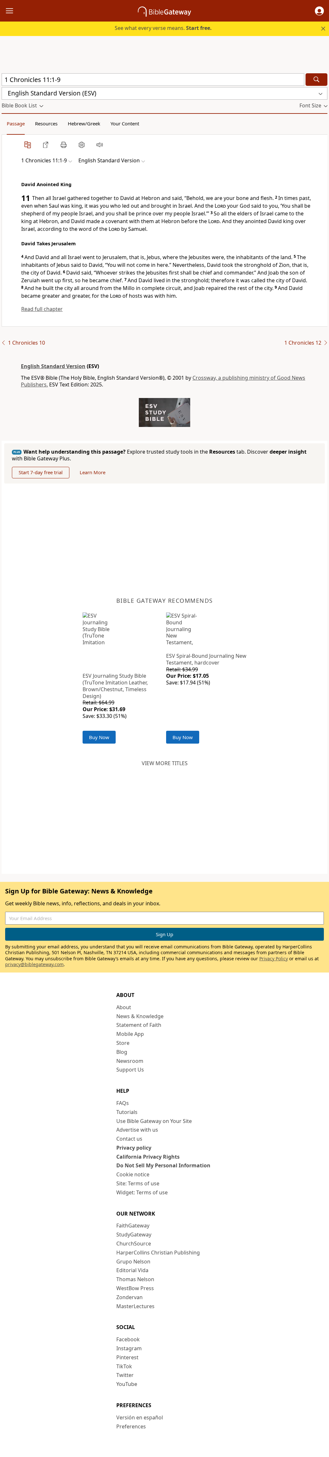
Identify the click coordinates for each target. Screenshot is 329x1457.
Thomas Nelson (135, 1279)
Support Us (130, 1069)
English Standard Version (53, 366)
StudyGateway (133, 1234)
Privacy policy (133, 1147)
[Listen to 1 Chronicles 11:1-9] (99, 145)
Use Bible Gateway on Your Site (154, 1121)
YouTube (126, 1384)
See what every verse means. (163, 28)
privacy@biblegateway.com (34, 964)
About (123, 1007)
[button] (319, 10)
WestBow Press (135, 1288)
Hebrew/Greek (84, 123)
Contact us (129, 1138)
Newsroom (129, 1060)
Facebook (128, 1339)
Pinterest (127, 1357)
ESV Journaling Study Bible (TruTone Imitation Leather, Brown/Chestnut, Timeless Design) (115, 685)
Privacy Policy (273, 958)
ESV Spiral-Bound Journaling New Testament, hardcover (206, 659)
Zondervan (129, 1297)
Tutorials (127, 1112)
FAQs (122, 1103)
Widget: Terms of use (142, 1192)
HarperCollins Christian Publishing (158, 1252)
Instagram (129, 1348)
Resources (46, 123)
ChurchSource (133, 1243)
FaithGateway (132, 1225)
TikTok (124, 1366)
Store (122, 1042)
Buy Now (99, 737)
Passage (16, 123)
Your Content (125, 123)
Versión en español (139, 1417)
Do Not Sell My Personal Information (163, 1165)
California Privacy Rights (148, 1156)
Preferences (131, 1426)
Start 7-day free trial (41, 472)
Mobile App (130, 1033)
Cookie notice (132, 1174)
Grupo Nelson (133, 1261)
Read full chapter (42, 308)
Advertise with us (137, 1129)
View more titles (165, 763)
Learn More (92, 472)
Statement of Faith (138, 1024)
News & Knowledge (140, 1016)
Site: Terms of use (137, 1183)
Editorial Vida (132, 1270)
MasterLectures (135, 1306)
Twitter (125, 1375)
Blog (121, 1051)
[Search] (316, 79)
